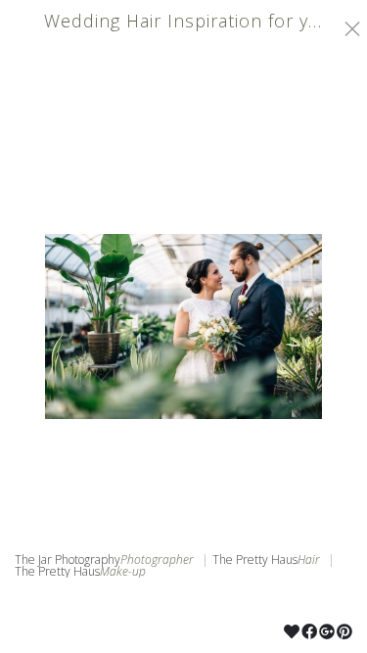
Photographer (157, 560)
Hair (309, 560)
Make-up (123, 572)
